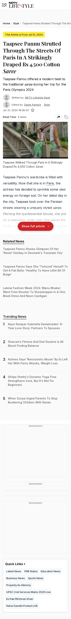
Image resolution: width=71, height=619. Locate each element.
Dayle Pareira (32, 104)
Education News (51, 571)
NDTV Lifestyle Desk (37, 97)
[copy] (66, 117)
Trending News (14, 316)
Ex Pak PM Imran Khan (19, 598)
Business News (15, 578)
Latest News (13, 571)
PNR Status (31, 571)
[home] (21, 5)
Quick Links (14, 564)
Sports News (35, 578)
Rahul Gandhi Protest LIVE (22, 605)
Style (47, 104)
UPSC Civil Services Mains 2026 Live (28, 592)
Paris (50, 183)
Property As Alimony (18, 585)
